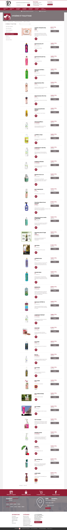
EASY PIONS (37, 367)
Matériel (7, 36)
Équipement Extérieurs (24, 9)
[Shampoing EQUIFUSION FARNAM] (27, 113)
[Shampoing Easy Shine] (27, 87)
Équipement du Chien (37, 9)
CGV (12, 521)
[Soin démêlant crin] (27, 463)
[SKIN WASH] (27, 250)
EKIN (35, 175)
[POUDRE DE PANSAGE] (27, 166)
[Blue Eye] (27, 359)
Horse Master (37, 234)
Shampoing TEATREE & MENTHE (39, 70)
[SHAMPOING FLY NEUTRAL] (27, 152)
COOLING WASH (38, 272)
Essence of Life (37, 288)
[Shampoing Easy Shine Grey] (27, 100)
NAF (35, 44)
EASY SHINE (37, 380)
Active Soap (37, 327)
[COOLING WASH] (27, 276)
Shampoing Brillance (39, 121)
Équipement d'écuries (18, 9)
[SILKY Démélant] (27, 424)
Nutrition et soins (6, 9)
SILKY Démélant (38, 419)
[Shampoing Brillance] (27, 126)
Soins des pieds (8, 28)
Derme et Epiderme (9, 30)
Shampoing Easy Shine (39, 82)
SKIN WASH (37, 245)
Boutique (5, 21)
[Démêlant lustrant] (27, 437)
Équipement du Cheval (31, 9)
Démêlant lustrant (38, 432)
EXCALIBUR (37, 341)
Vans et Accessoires (43, 9)
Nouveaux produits (15, 517)
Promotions (14, 516)
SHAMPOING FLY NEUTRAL (40, 147)
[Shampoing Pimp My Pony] (27, 61)
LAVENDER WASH (38, 258)
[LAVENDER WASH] (27, 262)
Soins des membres (9, 26)
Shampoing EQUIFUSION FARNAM (40, 109)
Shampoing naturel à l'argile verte (40, 233)
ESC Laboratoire (37, 122)
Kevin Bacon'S (37, 328)
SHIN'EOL (37, 446)
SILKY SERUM (37, 406)
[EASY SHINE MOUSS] (27, 193)
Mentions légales (15, 520)
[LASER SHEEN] (27, 477)
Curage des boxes (12, 9)
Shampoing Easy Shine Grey (40, 95)
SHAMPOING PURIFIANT (40, 314)
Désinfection (8, 37)
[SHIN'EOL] (27, 450)
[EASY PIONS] (27, 372)
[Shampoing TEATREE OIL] (27, 306)
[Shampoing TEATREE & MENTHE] (27, 74)
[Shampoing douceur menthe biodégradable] (27, 221)
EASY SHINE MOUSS (39, 189)
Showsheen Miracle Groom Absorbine (40, 203)
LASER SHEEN (37, 473)
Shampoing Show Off (39, 43)
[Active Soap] (27, 332)
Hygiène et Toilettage (10, 34)
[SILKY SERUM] (27, 411)
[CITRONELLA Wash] (27, 139)
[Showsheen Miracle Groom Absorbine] (27, 206)
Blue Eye (36, 354)
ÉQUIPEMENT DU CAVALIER (27, 525)
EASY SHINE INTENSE (39, 393)
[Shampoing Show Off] (27, 48)
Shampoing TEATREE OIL (40, 302)
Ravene (36, 29)
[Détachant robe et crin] (27, 179)
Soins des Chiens (9, 39)
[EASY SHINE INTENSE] (27, 398)
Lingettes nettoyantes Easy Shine (40, 28)
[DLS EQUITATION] (9, 3)
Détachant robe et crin (39, 174)
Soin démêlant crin (38, 459)
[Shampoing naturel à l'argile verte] (27, 237)
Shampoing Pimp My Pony (40, 56)
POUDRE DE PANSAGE (39, 161)
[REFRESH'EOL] (27, 291)
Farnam (36, 342)
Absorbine (36, 204)
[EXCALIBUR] (27, 346)
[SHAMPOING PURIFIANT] (27, 319)
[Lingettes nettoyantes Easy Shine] (27, 32)
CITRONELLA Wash (39, 134)
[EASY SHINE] (27, 385)
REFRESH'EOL (37, 287)
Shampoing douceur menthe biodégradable (40, 218)
